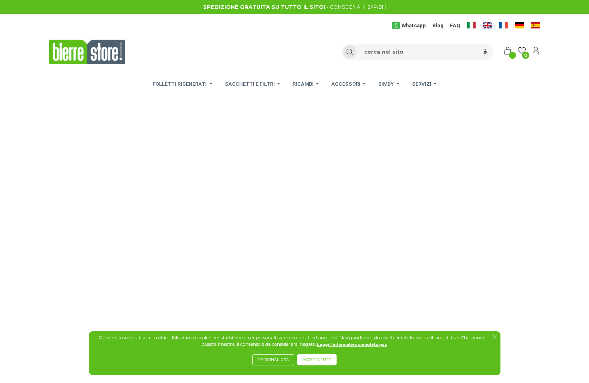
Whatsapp (413, 25)
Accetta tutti (317, 359)
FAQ (455, 25)
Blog (438, 25)
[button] (494, 338)
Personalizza (273, 359)
